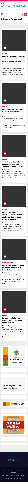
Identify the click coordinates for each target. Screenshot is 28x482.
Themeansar (13, 472)
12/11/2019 (6, 325)
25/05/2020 (6, 116)
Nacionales (12, 478)
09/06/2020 (6, 63)
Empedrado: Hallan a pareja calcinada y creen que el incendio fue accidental (13, 267)
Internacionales (19, 478)
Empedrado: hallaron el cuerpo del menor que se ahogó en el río (12, 320)
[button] (22, 14)
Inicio (3, 475)
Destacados (5, 262)
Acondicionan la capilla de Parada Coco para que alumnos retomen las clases (13, 164)
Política (7, 478)
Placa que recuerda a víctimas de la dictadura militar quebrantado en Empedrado (13, 59)
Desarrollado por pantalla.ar (14, 438)
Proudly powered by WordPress (9, 470)
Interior (4, 53)
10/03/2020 (6, 169)
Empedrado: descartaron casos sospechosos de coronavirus (12, 111)
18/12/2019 (6, 272)
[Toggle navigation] (25, 14)
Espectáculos (23, 475)
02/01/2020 (6, 222)
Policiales (5, 209)
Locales (7, 475)
